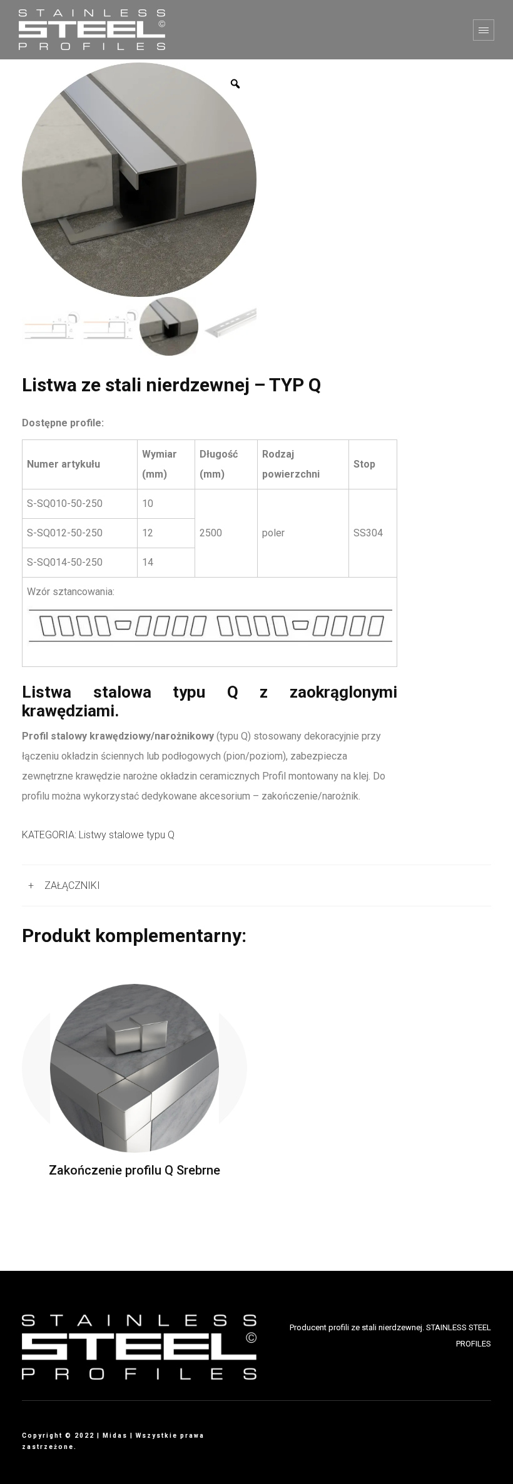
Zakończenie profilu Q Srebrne (134, 1170)
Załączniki (72, 885)
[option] (139, 180)
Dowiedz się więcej (134, 1068)
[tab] (256, 885)
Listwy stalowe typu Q (127, 835)
